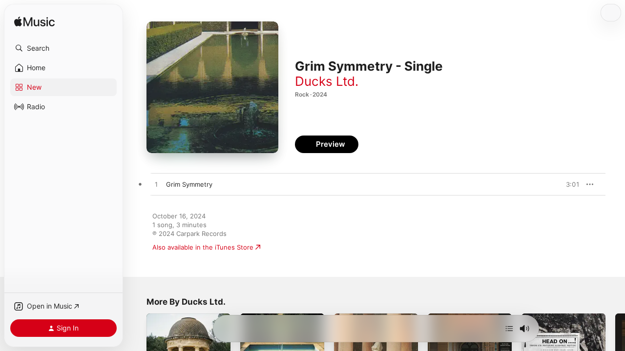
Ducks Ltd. (326, 81)
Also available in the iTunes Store (202, 247)
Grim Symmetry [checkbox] (189, 184)
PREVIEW (569, 184)
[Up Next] (509, 328)
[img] (34, 22)
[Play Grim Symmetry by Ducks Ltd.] (156, 184)
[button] (63, 48)
